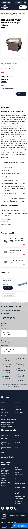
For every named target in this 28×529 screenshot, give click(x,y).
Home (3, 13)
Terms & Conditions (6, 525)
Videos (3, 409)
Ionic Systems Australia (7, 422)
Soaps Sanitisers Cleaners (6, 448)
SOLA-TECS (4, 439)
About (3, 406)
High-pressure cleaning (8, 88)
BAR (2, 73)
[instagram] (7, 508)
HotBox (15, 13)
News (16, 406)
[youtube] (15, 508)
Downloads (18, 409)
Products (17, 403)
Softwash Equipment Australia (7, 443)
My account (4, 412)
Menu (22, 7)
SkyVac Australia (5, 424)
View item (8, 288)
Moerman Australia (6, 426)
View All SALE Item (8, 295)
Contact (3, 416)
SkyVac (17, 436)
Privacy (8, 522)
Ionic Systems (19, 439)
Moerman (17, 442)
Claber (3, 452)
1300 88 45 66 (5, 2)
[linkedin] (11, 508)
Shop (7, 13)
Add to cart (21, 94)
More (19, 2)
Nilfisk (16, 447)
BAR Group (4, 436)
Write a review (8, 527)
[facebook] (2, 508)
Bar (11, 13)
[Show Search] (25, 2)
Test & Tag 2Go (19, 412)
